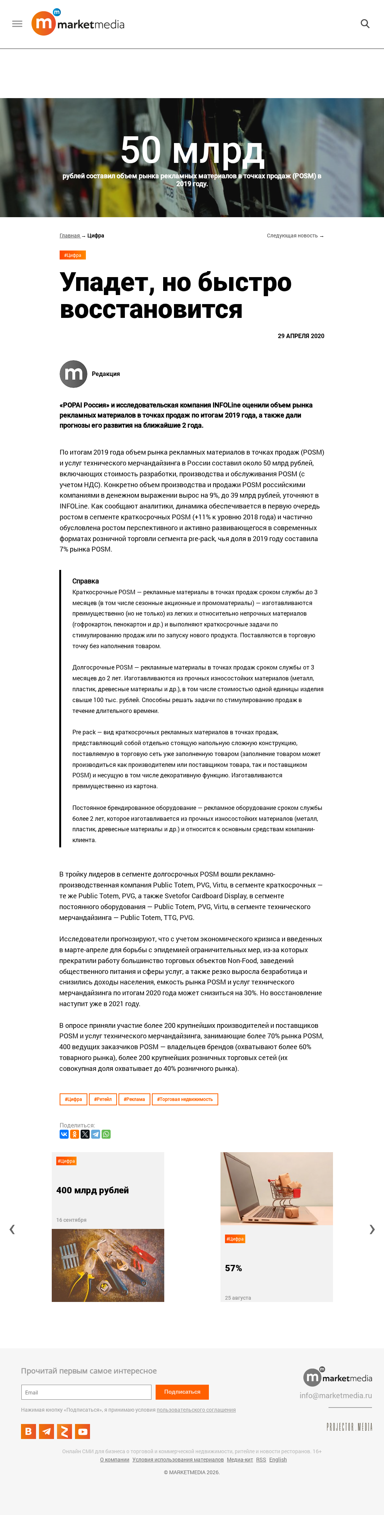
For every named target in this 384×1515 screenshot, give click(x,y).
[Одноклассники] (74, 1134)
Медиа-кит (240, 1459)
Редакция (106, 374)
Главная (70, 235)
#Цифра (72, 255)
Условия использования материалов (178, 1459)
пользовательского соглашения (196, 1409)
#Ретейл (103, 1099)
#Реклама (134, 1099)
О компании (114, 1459)
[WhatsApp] (106, 1134)
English (278, 1459)
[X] (85, 1134)
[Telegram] (95, 1134)
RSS (261, 1459)
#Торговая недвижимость (185, 1099)
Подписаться (182, 1391)
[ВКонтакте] (64, 1134)
